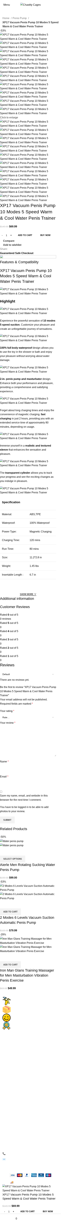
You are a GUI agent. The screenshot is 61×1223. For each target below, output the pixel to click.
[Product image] (11, 845)
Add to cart (25, 235)
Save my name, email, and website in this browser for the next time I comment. (24, 797)
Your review (7, 722)
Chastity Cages (14, 1039)
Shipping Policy (14, 1105)
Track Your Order (15, 1099)
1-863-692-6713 (17, 1153)
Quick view (13, 852)
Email (4, 776)
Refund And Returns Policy (20, 1111)
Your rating (7, 711)
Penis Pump (20, 18)
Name (4, 761)
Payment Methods (15, 1079)
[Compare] (4, 852)
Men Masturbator (15, 1044)
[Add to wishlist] (22, 852)
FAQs (8, 1094)
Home (6, 18)
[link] (13, 1050)
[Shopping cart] (58, 4)
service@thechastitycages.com (27, 1159)
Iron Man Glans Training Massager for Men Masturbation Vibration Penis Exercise (27, 975)
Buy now (45, 235)
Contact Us (11, 1067)
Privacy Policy (13, 1073)
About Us (10, 1062)
